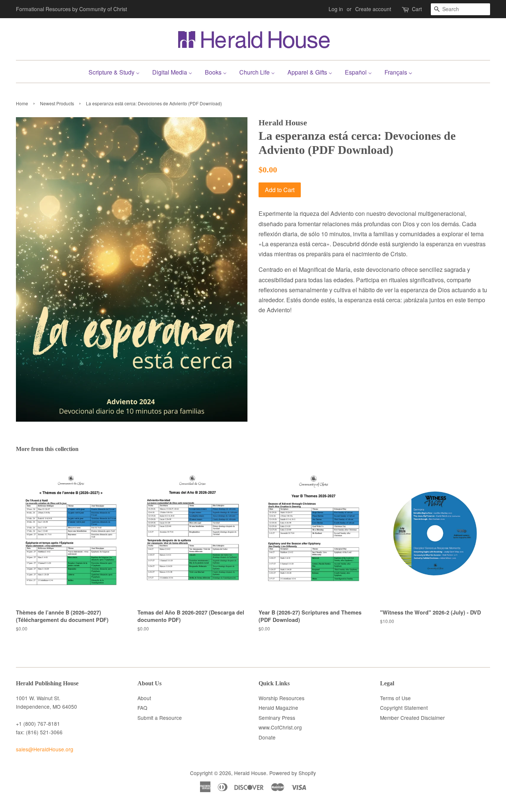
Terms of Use (395, 698)
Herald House (250, 773)
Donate (267, 737)
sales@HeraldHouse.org (44, 749)
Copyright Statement (404, 707)
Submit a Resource (159, 717)
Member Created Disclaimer (412, 717)
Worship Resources (281, 698)
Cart (417, 9)
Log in (336, 9)
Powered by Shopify (292, 773)
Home (22, 103)
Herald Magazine (278, 707)
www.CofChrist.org (280, 727)
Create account (373, 9)
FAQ (142, 707)
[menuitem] (117, 71)
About (144, 698)
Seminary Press (277, 717)
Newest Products (57, 103)
